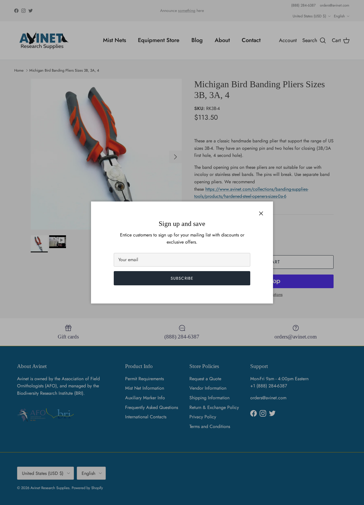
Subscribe (182, 278)
